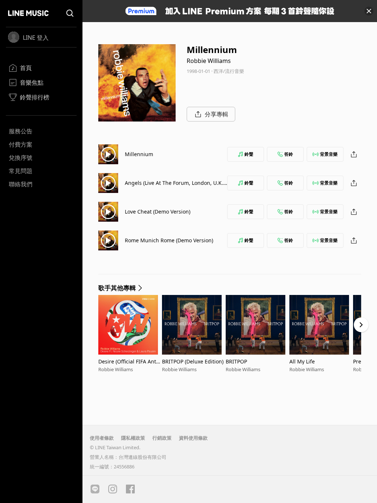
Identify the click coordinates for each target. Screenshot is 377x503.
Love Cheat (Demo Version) (157, 211)
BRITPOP (236, 361)
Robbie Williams (209, 61)
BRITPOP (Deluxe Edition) (192, 361)
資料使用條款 (193, 438)
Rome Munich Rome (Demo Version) (169, 240)
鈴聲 (248, 154)
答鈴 (288, 154)
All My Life (302, 361)
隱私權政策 (133, 438)
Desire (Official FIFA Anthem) (128, 361)
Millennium (139, 154)
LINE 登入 (36, 38)
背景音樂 (329, 154)
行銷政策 (162, 438)
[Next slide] (361, 324)
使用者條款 (102, 438)
